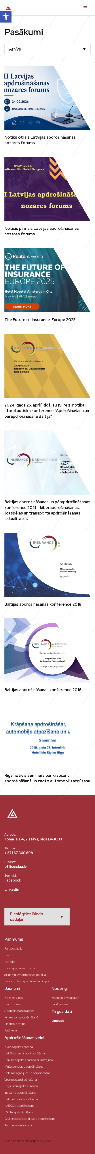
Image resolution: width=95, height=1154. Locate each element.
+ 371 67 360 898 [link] (18, 853)
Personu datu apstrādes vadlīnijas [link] (26, 981)
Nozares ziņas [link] (13, 998)
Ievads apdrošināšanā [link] (18, 1047)
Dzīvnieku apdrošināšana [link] (21, 1099)
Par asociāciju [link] (13, 948)
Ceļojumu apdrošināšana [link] (21, 1086)
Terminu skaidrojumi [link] (18, 1125)
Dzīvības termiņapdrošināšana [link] (24, 1053)
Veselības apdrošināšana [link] (20, 1080)
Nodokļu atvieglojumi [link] (65, 998)
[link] (5, 17)
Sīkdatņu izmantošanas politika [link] (25, 975)
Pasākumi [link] (10, 1030)
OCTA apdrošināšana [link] (18, 1112)
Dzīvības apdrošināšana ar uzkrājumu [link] (29, 1060)
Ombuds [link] (57, 1021)
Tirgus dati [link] (61, 1011)
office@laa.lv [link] (15, 866)
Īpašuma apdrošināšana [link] (20, 1093)
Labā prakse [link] (59, 1004)
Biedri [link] (8, 955)
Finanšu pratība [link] (15, 1024)
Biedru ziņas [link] (12, 1004)
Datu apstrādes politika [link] (20, 968)
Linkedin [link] (11, 889)
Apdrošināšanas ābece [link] (19, 1011)
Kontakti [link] (9, 962)
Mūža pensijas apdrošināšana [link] (23, 1067)
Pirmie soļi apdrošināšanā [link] (21, 1017)
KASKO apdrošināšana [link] (19, 1106)
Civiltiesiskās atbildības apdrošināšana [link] (29, 1119)
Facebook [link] (12, 880)
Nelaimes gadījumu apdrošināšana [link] (27, 1073)
